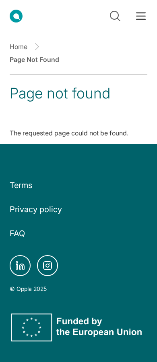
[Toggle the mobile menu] (140, 16)
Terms (21, 185)
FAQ (17, 233)
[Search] (115, 16)
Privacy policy (36, 209)
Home (18, 47)
